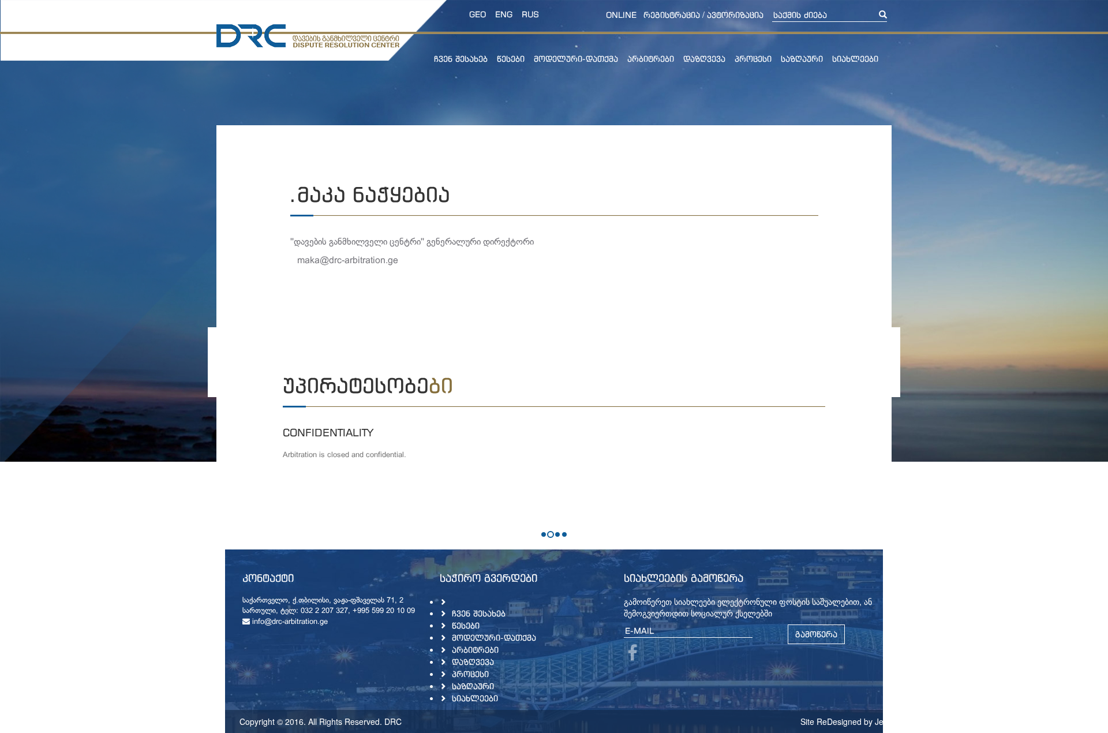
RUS (530, 14)
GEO (477, 14)
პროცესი (753, 58)
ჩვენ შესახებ (461, 58)
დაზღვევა (704, 58)
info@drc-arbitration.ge (289, 622)
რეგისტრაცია (671, 15)
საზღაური (802, 58)
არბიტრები (650, 58)
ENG (503, 14)
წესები (511, 58)
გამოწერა (816, 634)
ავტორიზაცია (735, 15)
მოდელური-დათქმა (576, 58)
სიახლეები (855, 58)
